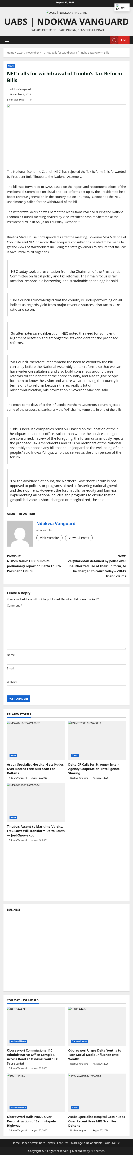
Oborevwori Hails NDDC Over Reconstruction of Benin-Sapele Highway (31, 1121)
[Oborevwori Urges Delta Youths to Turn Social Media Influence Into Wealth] (97, 1026)
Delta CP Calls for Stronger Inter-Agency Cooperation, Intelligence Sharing (94, 768)
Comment (14, 605)
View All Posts (79, 538)
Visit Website (49, 538)
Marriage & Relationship (87, 1143)
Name (11, 655)
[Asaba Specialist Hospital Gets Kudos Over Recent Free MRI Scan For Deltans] (36, 740)
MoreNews (79, 1151)
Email (10, 668)
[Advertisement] (66, 873)
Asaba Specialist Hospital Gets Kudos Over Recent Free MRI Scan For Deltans (35, 768)
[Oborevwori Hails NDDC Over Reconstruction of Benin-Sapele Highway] (36, 1093)
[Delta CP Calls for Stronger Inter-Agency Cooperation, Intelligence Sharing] (97, 740)
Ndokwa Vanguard (20, 89)
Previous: (34, 563)
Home (16, 1143)
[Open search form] (106, 40)
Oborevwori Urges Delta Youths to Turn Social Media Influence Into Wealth (94, 1054)
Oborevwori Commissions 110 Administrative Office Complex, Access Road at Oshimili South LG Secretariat (32, 1057)
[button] (7, 40)
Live (124, 40)
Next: (97, 566)
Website (12, 682)
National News (18, 1041)
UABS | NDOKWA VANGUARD (66, 21)
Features (63, 1143)
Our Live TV (112, 1143)
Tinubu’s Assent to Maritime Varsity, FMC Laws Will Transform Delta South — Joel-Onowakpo (36, 830)
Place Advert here (33, 1143)
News (11, 65)
